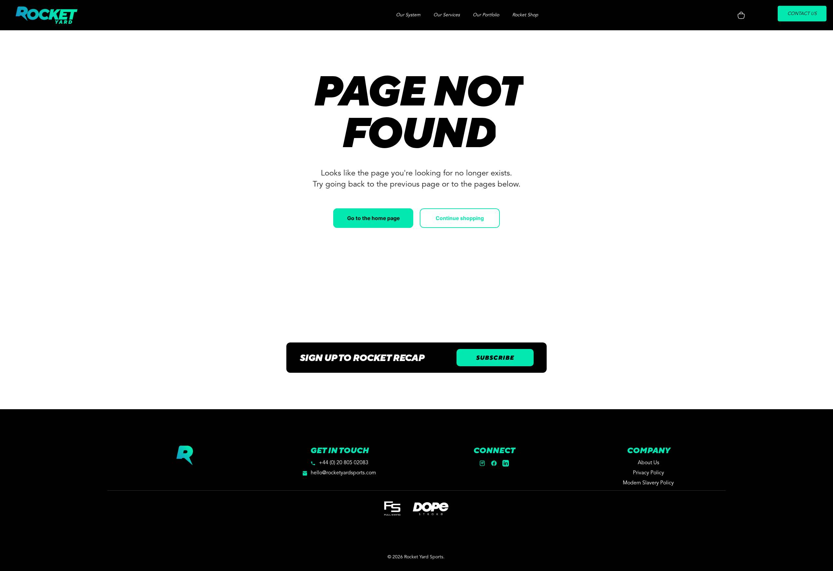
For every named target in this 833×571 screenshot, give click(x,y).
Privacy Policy (648, 473)
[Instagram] (482, 463)
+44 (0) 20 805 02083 (343, 463)
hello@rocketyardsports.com (343, 473)
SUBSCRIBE (495, 357)
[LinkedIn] (505, 463)
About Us (648, 463)
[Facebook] (494, 463)
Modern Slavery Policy (648, 483)
